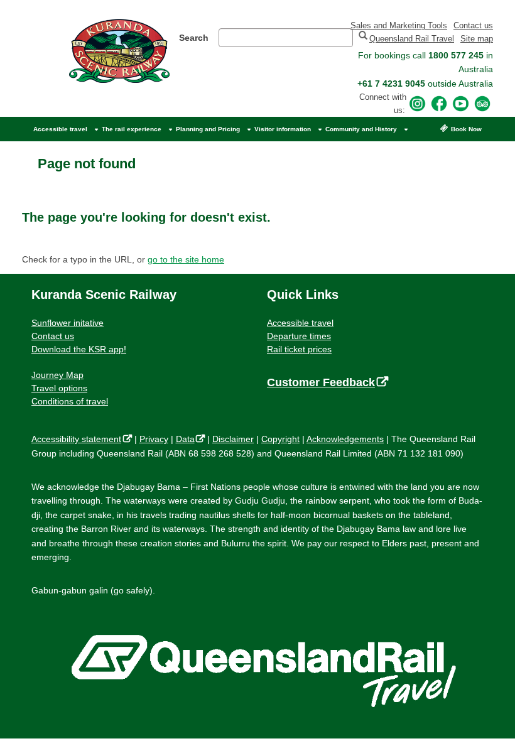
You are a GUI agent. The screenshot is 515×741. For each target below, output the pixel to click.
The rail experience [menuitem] (131, 129)
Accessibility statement (79, 439)
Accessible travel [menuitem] (60, 129)
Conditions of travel (69, 401)
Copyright (280, 439)
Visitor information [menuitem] (282, 129)
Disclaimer (233, 439)
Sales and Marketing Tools (398, 25)
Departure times (299, 336)
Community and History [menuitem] (361, 129)
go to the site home (186, 259)
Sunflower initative (67, 323)
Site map (476, 38)
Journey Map (57, 375)
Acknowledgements (345, 439)
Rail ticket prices (299, 349)
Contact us (473, 25)
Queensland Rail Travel (411, 38)
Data (188, 439)
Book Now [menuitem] (466, 129)
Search (194, 38)
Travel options (59, 388)
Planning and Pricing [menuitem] (208, 129)
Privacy (153, 439)
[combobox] (286, 37)
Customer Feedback (325, 382)
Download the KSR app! (78, 349)
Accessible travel (300, 323)
